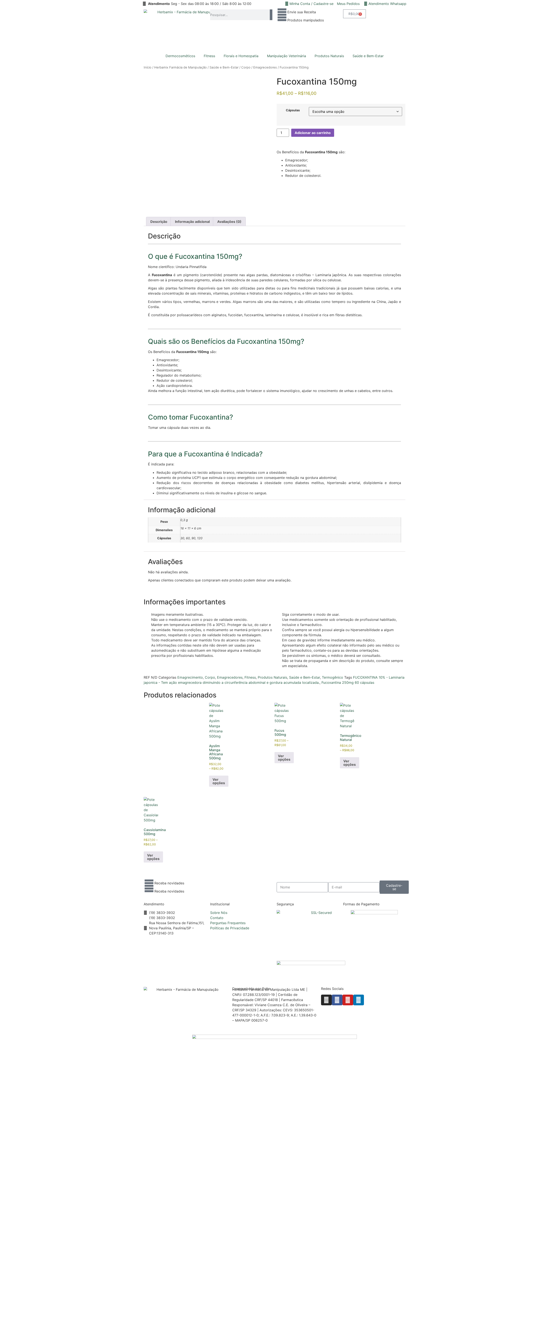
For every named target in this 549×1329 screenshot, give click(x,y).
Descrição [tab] (158, 221)
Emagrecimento (190, 677)
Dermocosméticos (180, 56)
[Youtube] (347, 1000)
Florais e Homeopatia (241, 56)
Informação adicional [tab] (192, 221)
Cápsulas (293, 110)
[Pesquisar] (271, 14)
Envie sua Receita (301, 12)
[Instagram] (326, 1000)
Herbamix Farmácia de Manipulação (180, 67)
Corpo (245, 67)
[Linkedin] (358, 1000)
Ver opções (219, 781)
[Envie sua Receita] (282, 14)
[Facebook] (337, 1000)
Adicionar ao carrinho (313, 133)
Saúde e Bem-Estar (368, 56)
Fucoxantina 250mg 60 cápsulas (347, 682)
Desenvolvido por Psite (251, 988)
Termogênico (332, 677)
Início (147, 67)
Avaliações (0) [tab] (229, 221)
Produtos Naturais (329, 56)
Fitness (209, 56)
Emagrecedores (265, 67)
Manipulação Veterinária (286, 56)
